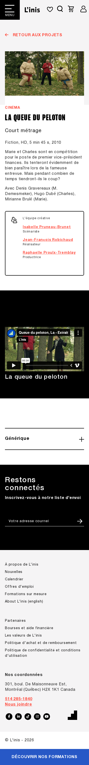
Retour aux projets (37, 35)
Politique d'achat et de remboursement (41, 643)
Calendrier (14, 579)
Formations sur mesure (26, 594)
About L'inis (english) (24, 601)
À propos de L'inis (21, 564)
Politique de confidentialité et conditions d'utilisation (43, 653)
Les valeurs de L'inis (23, 635)
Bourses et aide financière (29, 628)
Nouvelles (13, 572)
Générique (17, 439)
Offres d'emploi (19, 586)
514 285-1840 (18, 699)
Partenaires (15, 621)
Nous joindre (18, 704)
